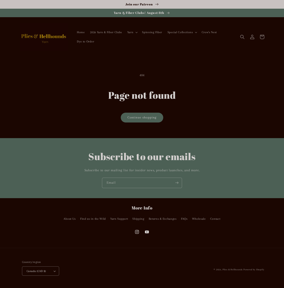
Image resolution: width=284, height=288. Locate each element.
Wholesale (199, 218)
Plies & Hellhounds (233, 269)
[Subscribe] (177, 183)
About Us (70, 218)
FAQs (184, 218)
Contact (215, 218)
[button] (132, 32)
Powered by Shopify (253, 269)
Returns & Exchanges (163, 218)
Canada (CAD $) (36, 271)
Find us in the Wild (93, 218)
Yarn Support (119, 218)
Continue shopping (142, 117)
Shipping (138, 218)
